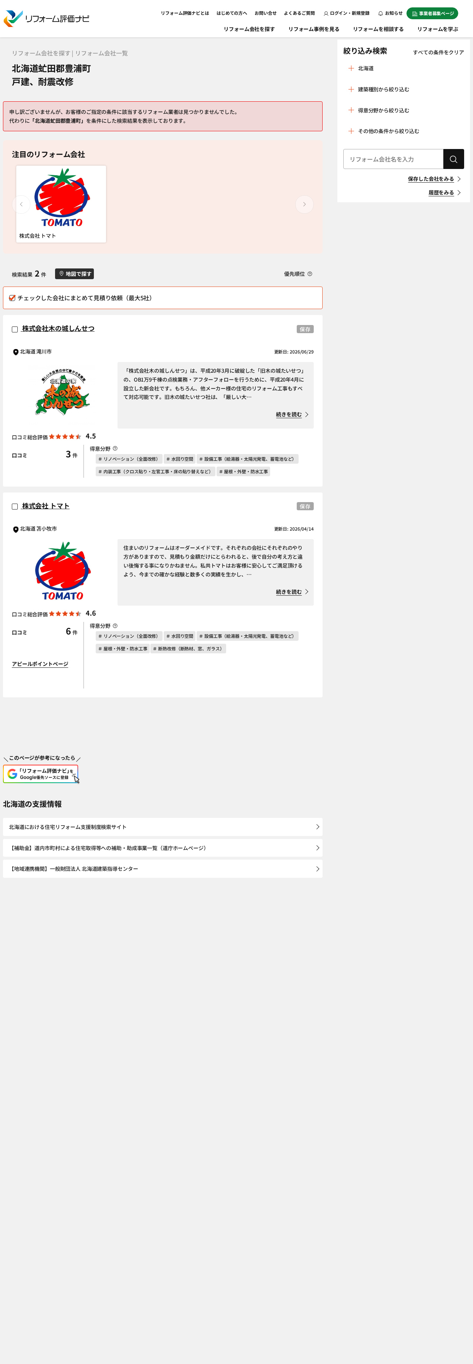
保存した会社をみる (431, 178)
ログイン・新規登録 (350, 13)
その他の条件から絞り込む (388, 131)
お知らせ (393, 13)
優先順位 (295, 273)
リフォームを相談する (378, 29)
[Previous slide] (21, 204)
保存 (305, 329)
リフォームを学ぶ (437, 29)
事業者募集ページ (436, 13)
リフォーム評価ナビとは (185, 13)
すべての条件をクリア (438, 52)
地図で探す (78, 273)
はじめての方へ (232, 13)
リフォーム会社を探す (249, 29)
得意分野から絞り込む (383, 110)
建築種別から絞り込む (383, 89)
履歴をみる (441, 192)
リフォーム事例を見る (314, 29)
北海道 (366, 68)
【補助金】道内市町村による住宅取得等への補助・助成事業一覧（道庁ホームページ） (109, 848)
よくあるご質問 (299, 13)
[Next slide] (304, 204)
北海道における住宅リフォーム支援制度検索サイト (68, 826)
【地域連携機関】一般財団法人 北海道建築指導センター (73, 868)
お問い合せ (265, 13)
